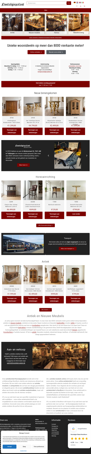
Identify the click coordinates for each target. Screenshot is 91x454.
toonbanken (36, 325)
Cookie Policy (23, 450)
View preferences (39, 446)
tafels (73, 323)
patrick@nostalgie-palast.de (16, 363)
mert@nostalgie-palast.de (45, 71)
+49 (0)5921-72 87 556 (75, 66)
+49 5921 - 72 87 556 (41, 430)
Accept (9, 446)
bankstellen (61, 323)
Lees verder (76, 214)
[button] (48, 155)
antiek (34, 332)
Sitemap (54, 436)
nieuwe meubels (15, 323)
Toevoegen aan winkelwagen (12, 131)
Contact (54, 424)
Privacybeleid (55, 434)
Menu (45, 10)
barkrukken (22, 327)
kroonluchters (8, 332)
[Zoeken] (69, 3)
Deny (24, 446)
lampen (74, 330)
